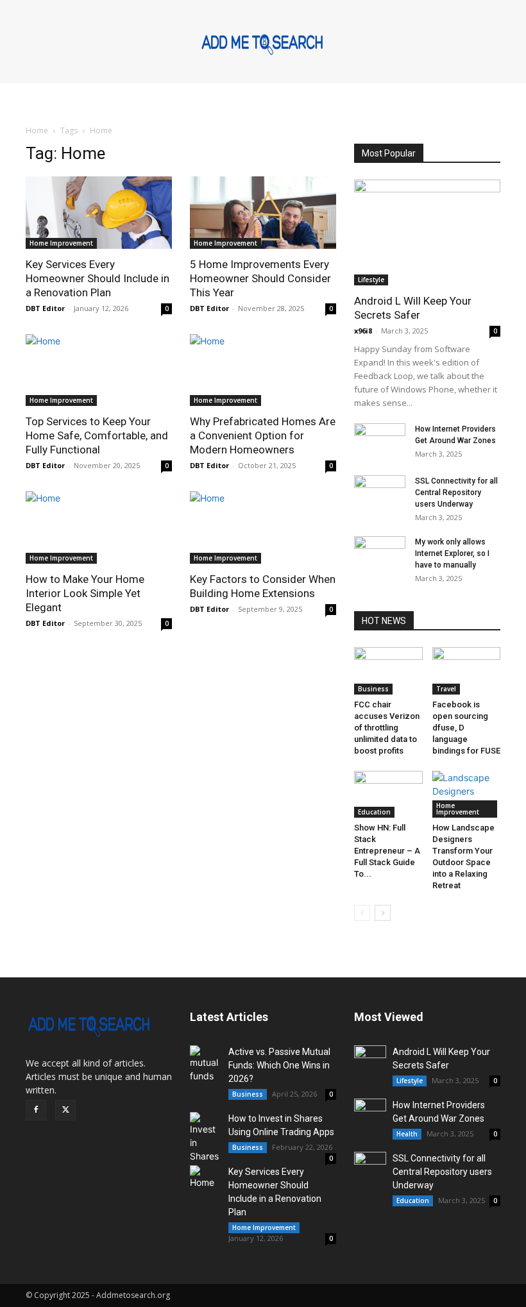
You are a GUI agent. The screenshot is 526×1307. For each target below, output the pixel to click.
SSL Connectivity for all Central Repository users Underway (456, 492)
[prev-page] (362, 913)
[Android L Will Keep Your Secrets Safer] (427, 232)
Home (37, 130)
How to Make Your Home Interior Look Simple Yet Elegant (85, 593)
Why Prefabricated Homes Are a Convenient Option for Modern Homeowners (262, 435)
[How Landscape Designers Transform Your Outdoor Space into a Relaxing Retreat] (466, 794)
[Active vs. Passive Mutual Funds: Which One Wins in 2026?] (206, 1064)
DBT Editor (45, 308)
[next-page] (383, 913)
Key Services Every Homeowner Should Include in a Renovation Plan (97, 278)
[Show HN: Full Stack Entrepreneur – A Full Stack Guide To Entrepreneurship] (388, 794)
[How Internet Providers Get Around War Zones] (379, 441)
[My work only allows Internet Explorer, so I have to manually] (379, 554)
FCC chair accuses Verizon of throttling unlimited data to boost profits (387, 727)
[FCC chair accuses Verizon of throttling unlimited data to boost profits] (388, 670)
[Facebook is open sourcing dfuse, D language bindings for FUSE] (466, 670)
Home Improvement (61, 243)
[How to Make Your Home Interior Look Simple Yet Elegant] (99, 527)
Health (407, 1133)
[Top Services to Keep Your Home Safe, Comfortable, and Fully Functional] (99, 370)
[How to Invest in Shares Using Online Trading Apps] (206, 1137)
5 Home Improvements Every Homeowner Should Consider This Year (260, 278)
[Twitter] (65, 1110)
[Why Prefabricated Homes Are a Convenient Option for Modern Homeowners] (263, 370)
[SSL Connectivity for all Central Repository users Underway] (379, 493)
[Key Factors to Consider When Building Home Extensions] (263, 527)
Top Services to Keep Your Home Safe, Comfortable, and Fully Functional (97, 435)
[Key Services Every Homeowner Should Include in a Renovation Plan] (99, 212)
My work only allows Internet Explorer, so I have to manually (452, 553)
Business (373, 688)
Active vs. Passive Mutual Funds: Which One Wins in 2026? (279, 1065)
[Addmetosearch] (263, 42)
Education (374, 811)
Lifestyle (371, 279)
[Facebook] (36, 1110)
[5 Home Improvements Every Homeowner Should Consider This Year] (263, 212)
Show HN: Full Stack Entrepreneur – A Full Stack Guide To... (387, 851)
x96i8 (363, 330)
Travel (446, 688)
